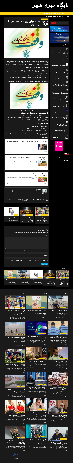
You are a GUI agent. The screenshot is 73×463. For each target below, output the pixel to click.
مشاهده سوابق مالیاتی (63, 160)
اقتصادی (58, 13)
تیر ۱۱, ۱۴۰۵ (60, 391)
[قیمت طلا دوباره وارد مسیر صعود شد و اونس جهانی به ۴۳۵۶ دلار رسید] (27, 211)
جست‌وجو (66, 19)
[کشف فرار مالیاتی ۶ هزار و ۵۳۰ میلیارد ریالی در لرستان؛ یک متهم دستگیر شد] (58, 353)
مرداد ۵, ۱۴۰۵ (17, 392)
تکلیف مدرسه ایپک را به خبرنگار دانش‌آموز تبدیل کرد (59, 78)
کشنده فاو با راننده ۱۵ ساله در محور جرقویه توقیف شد (59, 73)
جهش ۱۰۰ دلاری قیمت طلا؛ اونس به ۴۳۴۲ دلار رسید (59, 106)
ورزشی (63, 13)
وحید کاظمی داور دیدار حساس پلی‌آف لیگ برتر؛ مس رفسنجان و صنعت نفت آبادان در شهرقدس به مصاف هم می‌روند (15, 442)
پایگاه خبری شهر (51, 5)
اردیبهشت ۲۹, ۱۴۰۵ (59, 444)
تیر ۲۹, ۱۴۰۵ (17, 444)
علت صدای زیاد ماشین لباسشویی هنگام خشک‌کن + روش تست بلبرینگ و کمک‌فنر (59, 125)
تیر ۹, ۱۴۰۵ (39, 443)
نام (25, 250)
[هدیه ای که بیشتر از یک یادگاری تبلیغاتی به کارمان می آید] (11, 211)
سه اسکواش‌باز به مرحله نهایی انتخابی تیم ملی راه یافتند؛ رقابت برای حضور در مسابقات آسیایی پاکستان (59, 85)
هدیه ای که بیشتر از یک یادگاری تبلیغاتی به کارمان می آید (60, 66)
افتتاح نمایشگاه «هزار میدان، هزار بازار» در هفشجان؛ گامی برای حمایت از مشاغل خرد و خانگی (37, 441)
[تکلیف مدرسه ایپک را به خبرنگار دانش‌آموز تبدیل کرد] (10, 274)
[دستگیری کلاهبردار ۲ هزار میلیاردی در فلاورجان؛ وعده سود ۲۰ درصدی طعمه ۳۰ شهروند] (58, 434)
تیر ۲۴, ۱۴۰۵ (60, 338)
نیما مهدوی (45, 223)
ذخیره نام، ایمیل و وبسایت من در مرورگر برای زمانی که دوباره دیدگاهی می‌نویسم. (28, 260)
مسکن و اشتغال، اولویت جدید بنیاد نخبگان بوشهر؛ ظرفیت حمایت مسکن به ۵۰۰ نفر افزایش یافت (60, 93)
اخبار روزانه (46, 19)
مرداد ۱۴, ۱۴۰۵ (39, 338)
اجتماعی (54, 13)
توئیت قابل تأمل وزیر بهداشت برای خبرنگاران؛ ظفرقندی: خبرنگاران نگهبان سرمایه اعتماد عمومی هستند (59, 100)
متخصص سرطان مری (64, 157)
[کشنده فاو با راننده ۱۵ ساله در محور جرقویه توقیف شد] (23, 274)
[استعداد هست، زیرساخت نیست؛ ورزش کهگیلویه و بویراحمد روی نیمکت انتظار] (15, 381)
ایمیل (46, 250)
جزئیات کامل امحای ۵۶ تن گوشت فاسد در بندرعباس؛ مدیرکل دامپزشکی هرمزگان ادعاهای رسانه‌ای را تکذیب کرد (58, 388)
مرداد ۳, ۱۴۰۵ (17, 418)
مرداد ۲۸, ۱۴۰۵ (41, 223)
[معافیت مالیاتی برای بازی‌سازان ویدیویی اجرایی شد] (36, 328)
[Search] (5, 13)
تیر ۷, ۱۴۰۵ (60, 419)
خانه (66, 13)
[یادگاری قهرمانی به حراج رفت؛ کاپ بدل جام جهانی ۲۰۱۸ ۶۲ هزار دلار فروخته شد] (15, 356)
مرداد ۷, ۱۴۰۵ (39, 364)
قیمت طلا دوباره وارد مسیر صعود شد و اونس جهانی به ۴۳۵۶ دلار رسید (27, 219)
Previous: (37, 199)
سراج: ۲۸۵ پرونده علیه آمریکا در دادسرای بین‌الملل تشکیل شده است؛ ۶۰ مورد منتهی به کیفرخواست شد (58, 416)
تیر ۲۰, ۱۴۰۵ (60, 364)
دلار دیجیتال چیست (64, 158)
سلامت (50, 13)
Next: (16, 199)
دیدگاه (46, 235)
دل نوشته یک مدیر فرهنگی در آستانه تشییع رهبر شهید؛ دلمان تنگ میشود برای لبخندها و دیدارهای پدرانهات (37, 414)
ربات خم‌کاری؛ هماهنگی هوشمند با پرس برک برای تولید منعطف (59, 131)
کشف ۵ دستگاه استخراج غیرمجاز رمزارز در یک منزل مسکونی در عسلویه (60, 118)
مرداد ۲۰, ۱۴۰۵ (17, 341)
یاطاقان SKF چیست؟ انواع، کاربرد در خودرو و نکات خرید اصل (59, 138)
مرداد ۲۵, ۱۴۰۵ (22, 282)
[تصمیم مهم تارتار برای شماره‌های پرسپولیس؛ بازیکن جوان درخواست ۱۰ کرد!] (15, 407)
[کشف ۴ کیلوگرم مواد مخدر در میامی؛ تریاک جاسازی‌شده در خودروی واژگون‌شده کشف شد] (58, 328)
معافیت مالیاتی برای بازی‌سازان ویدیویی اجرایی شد (59, 112)
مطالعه (66, 318)
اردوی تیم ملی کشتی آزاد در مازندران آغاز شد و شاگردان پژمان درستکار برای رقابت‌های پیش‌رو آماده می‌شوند (60, 52)
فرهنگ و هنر (46, 13)
